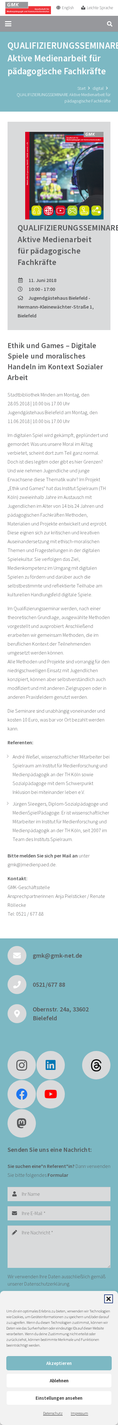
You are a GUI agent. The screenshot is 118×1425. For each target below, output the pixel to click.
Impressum (79, 1413)
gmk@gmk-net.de (57, 955)
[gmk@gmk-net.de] (20, 955)
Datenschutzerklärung (46, 1284)
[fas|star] (96, 1065)
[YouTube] (51, 1094)
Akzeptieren (59, 1363)
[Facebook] (22, 1094)
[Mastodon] (22, 1123)
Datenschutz (53, 1413)
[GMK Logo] (28, 8)
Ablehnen (59, 1381)
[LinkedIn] (51, 1065)
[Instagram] (22, 1065)
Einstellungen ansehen (59, 1398)
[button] (108, 1299)
